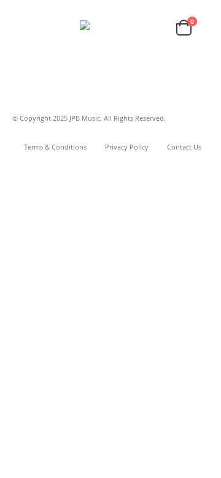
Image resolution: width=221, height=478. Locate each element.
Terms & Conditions (55, 147)
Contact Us (184, 147)
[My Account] (156, 28)
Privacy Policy (127, 147)
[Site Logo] (111, 27)
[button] (23, 27)
